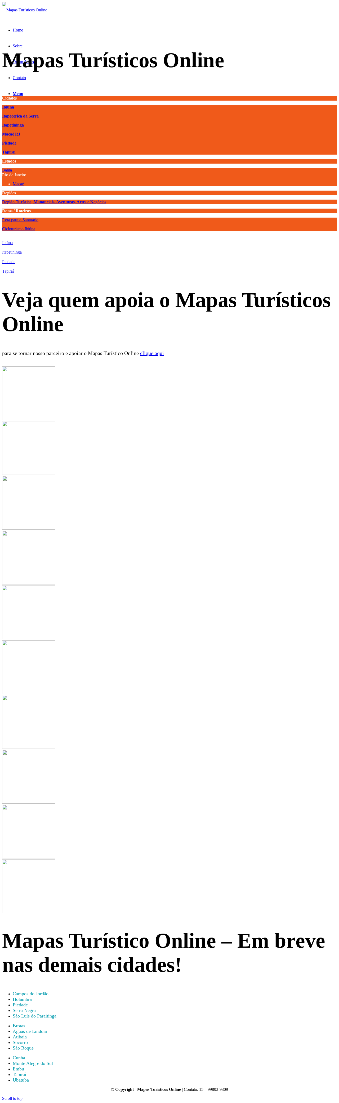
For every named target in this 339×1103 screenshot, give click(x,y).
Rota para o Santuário (20, 220)
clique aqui (152, 353)
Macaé (18, 184)
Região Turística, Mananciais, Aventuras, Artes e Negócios (54, 202)
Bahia (7, 170)
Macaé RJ (11, 134)
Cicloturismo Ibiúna (18, 229)
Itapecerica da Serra (20, 116)
